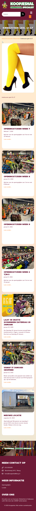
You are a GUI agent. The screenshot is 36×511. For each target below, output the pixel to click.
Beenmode (17, 38)
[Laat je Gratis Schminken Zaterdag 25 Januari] (18, 305)
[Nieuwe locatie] (18, 400)
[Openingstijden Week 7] (18, 114)
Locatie (4, 487)
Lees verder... (8, 139)
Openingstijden (6, 485)
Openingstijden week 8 (17, 224)
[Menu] (31, 12)
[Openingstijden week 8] (18, 209)
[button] (2, 42)
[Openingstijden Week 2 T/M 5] (18, 257)
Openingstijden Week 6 (17, 176)
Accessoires (9, 38)
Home (3, 38)
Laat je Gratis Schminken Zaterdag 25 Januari (17, 322)
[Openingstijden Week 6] (18, 162)
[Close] (30, 16)
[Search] (23, 14)
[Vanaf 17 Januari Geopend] (18, 353)
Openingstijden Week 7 (17, 129)
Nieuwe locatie (12, 415)
